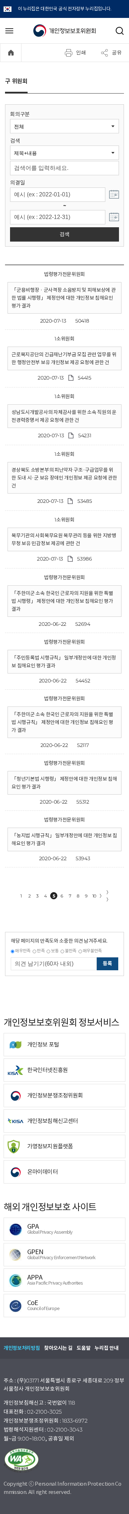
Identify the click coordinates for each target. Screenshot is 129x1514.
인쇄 (81, 52)
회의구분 (20, 114)
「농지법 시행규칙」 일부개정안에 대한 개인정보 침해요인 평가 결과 (64, 839)
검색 (15, 140)
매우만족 (22, 950)
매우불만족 (92, 950)
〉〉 (108, 896)
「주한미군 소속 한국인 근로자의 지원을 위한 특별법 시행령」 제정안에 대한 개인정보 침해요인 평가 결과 (62, 601)
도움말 (83, 1348)
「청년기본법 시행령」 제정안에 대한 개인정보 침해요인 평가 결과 (64, 783)
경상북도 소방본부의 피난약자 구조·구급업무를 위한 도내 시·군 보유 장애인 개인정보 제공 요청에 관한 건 (64, 478)
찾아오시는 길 (58, 1348)
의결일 (17, 182)
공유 (117, 52)
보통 (54, 950)
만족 (40, 950)
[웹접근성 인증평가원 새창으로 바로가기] (64, 1460)
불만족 (70, 950)
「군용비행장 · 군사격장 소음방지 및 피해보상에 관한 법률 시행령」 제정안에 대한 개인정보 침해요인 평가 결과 (63, 298)
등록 (107, 963)
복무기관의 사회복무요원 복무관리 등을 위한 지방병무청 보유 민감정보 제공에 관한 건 (63, 539)
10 (94, 896)
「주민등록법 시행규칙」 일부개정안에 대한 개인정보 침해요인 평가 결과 (63, 661)
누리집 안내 (106, 1348)
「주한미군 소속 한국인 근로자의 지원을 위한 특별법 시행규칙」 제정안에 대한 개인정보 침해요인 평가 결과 (62, 722)
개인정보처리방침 (22, 1348)
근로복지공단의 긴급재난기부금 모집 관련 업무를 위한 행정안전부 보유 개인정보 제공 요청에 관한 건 (63, 358)
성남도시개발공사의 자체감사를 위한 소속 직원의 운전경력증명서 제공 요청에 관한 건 (63, 416)
